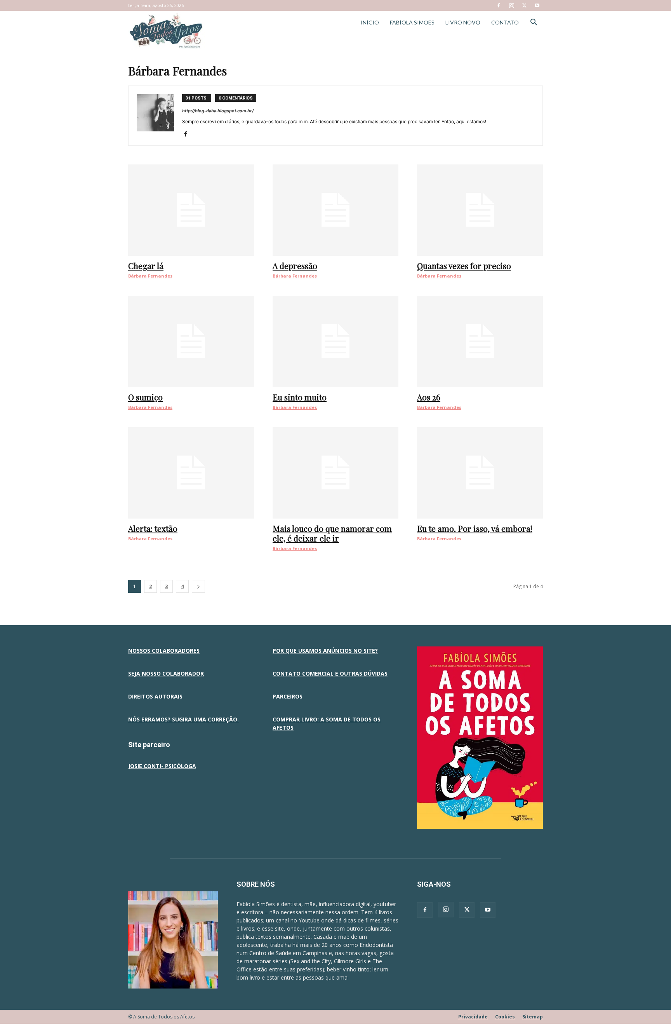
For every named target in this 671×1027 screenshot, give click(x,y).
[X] (524, 5)
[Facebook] (498, 5)
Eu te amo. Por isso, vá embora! (474, 528)
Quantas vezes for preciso (464, 265)
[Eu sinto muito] (335, 341)
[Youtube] (537, 5)
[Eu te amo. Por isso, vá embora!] (480, 473)
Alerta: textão (152, 528)
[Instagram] (511, 5)
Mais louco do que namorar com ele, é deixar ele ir (332, 533)
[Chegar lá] (191, 210)
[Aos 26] (480, 341)
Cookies (505, 1016)
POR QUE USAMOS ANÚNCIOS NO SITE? (325, 650)
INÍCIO (370, 22)
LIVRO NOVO (462, 22)
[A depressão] (335, 210)
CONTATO (505, 22)
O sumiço (145, 396)
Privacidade (473, 1016)
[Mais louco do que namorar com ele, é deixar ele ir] (335, 473)
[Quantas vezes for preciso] (480, 210)
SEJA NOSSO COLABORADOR (166, 673)
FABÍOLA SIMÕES (412, 22)
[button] (533, 23)
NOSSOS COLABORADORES (164, 650)
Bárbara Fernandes (150, 276)
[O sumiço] (191, 341)
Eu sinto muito (300, 396)
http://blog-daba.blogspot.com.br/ (218, 111)
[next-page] (198, 586)
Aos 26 (428, 396)
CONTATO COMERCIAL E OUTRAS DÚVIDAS (330, 673)
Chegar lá (145, 265)
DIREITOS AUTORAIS (155, 696)
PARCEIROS (287, 696)
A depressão (295, 265)
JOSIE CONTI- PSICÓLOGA (162, 766)
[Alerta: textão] (191, 473)
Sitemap (532, 1016)
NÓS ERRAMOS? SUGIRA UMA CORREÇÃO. (183, 719)
